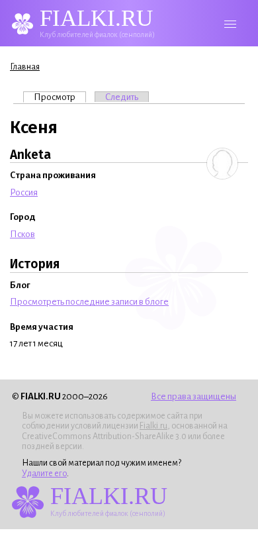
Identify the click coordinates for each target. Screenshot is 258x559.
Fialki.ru (153, 426)
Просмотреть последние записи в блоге (89, 302)
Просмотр (60, 97)
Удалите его (44, 473)
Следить (121, 97)
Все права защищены (193, 396)
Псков (22, 234)
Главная (25, 67)
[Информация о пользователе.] (222, 163)
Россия (24, 192)
